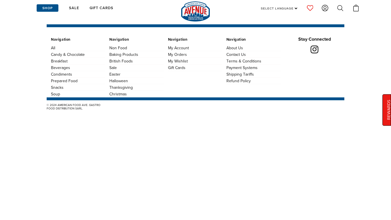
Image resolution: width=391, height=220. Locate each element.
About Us (234, 48)
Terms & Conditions (243, 61)
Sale (113, 67)
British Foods (121, 61)
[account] (310, 8)
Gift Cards (176, 67)
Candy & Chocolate (68, 54)
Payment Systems (242, 67)
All (53, 48)
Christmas (118, 94)
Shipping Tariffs (240, 74)
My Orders (177, 54)
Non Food (118, 48)
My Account (178, 48)
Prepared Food (64, 81)
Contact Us (236, 54)
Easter (115, 74)
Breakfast (59, 61)
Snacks (57, 87)
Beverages (60, 67)
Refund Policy (238, 81)
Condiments (61, 74)
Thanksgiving (121, 87)
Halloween (118, 81)
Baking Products (123, 54)
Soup (55, 94)
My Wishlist (178, 61)
